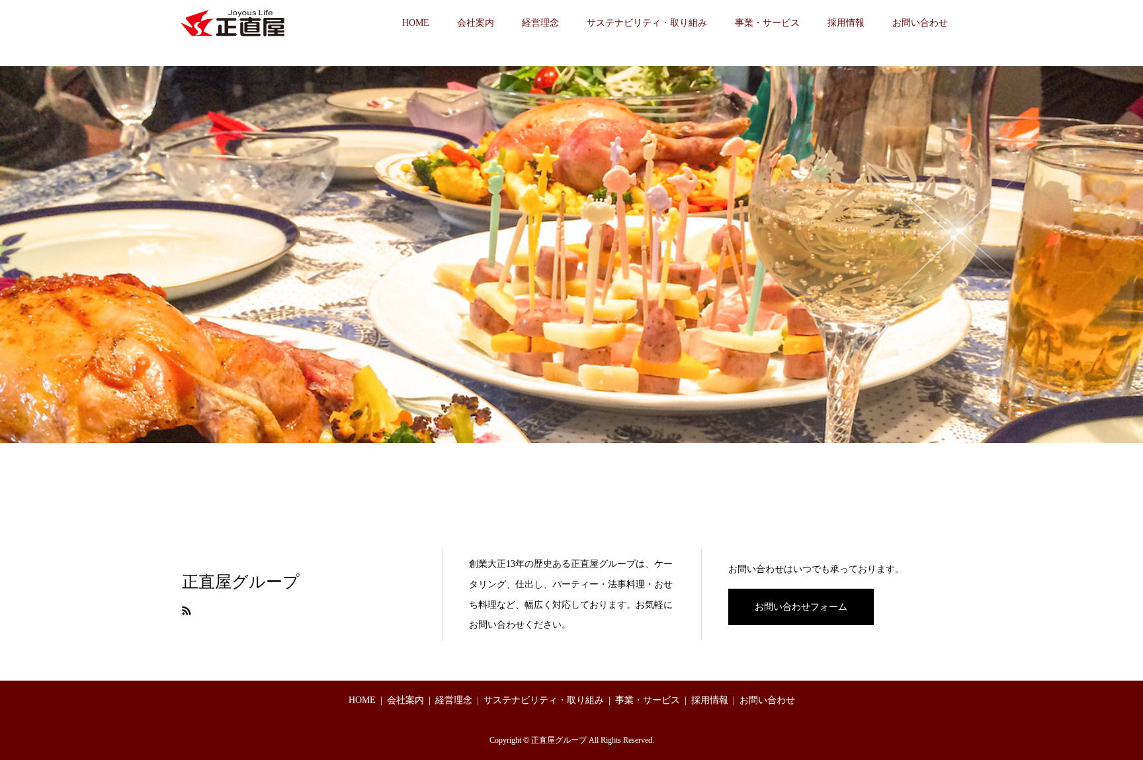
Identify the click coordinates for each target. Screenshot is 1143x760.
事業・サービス (767, 23)
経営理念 (540, 23)
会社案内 (475, 23)
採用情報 (846, 23)
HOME (415, 23)
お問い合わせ (920, 23)
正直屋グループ (241, 581)
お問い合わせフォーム (801, 607)
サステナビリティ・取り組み (647, 23)
